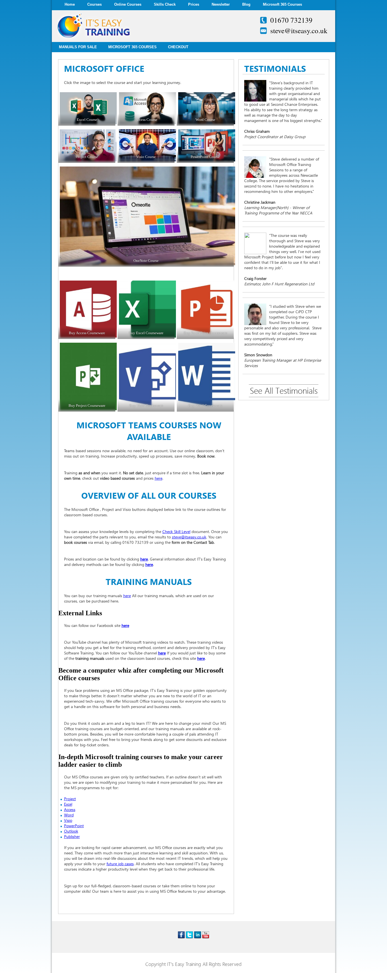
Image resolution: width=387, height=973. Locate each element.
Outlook (71, 831)
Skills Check (165, 4)
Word (69, 815)
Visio (68, 820)
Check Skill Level (176, 531)
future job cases (120, 863)
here (158, 478)
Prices (193, 4)
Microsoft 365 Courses (282, 4)
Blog (246, 4)
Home (70, 4)
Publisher (72, 836)
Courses (94, 4)
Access (69, 809)
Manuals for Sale (78, 47)
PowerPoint (74, 825)
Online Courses (127, 4)
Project (70, 798)
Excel (68, 804)
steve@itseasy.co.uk (299, 30)
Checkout (178, 47)
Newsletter (221, 4)
